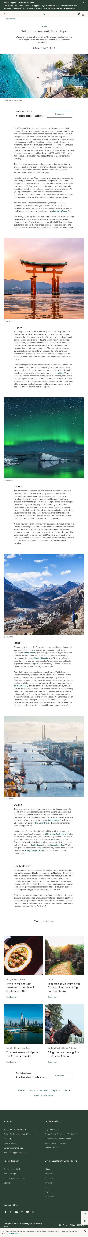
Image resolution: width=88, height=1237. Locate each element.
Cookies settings (51, 1147)
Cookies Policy (13, 1233)
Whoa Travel (29, 652)
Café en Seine (53, 820)
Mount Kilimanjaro (42, 658)
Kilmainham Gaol (57, 845)
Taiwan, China (69, 1225)
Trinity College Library (35, 850)
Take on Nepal (20, 686)
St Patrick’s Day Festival (56, 834)
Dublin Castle (37, 845)
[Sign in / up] (83, 14)
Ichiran (61, 373)
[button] (85, 1231)
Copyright (7, 1224)
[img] (83, 2)
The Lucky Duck (42, 823)
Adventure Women (59, 211)
